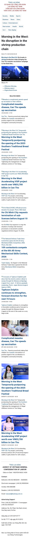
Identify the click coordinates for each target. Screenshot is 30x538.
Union (18, 19)
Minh (7, 225)
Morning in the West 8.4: (9, 57)
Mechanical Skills (10, 267)
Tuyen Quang (5, 263)
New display (12, 30)
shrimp (3, 59)
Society (5, 16)
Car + (4, 30)
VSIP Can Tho (5, 196)
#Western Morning (10, 86)
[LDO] (15, 100)
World (21, 26)
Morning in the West (7, 155)
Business (5, 19)
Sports (18, 16)
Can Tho (4, 116)
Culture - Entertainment (10, 23)
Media (12, 16)
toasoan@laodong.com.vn (14, 494)
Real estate (6, 26)
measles (12, 118)
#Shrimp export (9, 88)
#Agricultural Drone (10, 90)
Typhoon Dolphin (6, 305)
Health (14, 26)
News (12, 19)
